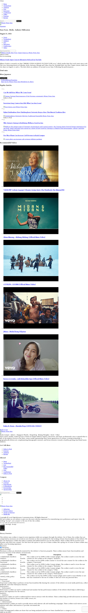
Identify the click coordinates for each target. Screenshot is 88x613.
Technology (7, 6)
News (5, 4)
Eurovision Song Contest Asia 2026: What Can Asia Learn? (22, 103)
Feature (6, 16)
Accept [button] (14, 524)
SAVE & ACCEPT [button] (5, 612)
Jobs (4, 470)
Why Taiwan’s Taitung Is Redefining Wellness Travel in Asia (23, 123)
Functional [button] (3, 579)
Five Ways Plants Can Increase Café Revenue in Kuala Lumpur (24, 135)
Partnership (7, 488)
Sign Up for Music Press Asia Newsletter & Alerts (17, 82)
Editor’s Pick (7, 449)
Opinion (6, 7)
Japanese (3, 26)
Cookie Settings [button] (5, 524)
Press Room (7, 484)
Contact (6, 482)
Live (4, 9)
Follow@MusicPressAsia (9, 80)
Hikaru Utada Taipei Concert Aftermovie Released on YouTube (21, 60)
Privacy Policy (8, 511)
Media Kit (6, 514)
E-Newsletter (7, 486)
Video (5, 14)
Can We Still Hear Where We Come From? (17, 92)
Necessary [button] (3, 546)
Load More (4, 78)
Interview (6, 11)
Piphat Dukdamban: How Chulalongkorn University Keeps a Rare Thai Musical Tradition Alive (34, 112)
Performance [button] (4, 586)
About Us (6, 481)
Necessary (5, 547)
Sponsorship (7, 489)
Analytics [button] (3, 593)
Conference (7, 12)
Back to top (4, 429)
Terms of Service (9, 512)
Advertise (6, 509)
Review (5, 18)
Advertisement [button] (5, 600)
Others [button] (2, 607)
